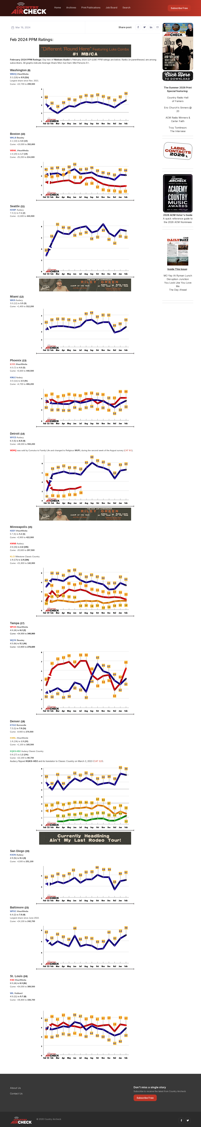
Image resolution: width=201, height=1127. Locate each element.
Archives (71, 7)
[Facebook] (138, 27)
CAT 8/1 (128, 450)
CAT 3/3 (98, 761)
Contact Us (16, 1093)
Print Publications (90, 7)
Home (57, 7)
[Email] (157, 27)
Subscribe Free (179, 8)
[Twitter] (144, 27)
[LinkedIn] (151, 27)
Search (126, 7)
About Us (15, 1087)
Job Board (111, 7)
